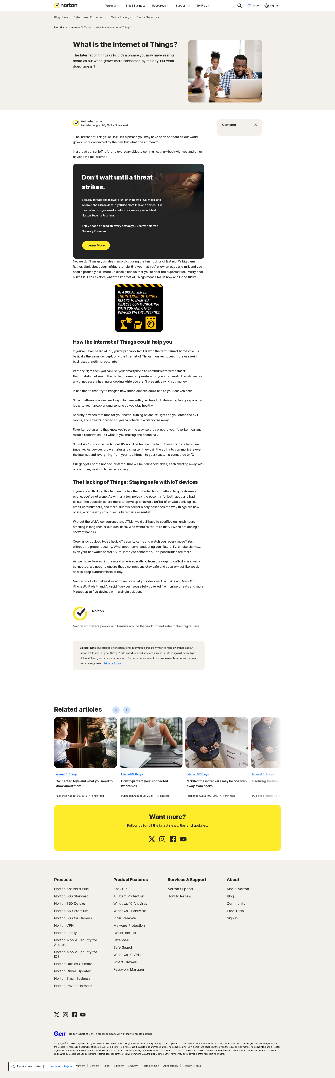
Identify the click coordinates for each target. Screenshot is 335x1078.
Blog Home (61, 17)
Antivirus (120, 889)
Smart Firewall (125, 962)
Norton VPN (64, 925)
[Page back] (116, 710)
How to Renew (179, 896)
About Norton (238, 889)
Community (236, 903)
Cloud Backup (124, 933)
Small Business (135, 5)
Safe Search (123, 947)
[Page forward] (127, 710)
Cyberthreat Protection (88, 17)
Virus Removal (124, 918)
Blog (230, 896)
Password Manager (128, 969)
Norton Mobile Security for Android (75, 942)
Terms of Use (150, 1065)
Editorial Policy (112, 663)
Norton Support (180, 889)
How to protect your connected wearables (144, 783)
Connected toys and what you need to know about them (84, 783)
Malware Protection (129, 925)
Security (133, 1065)
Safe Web (121, 940)
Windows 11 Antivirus (130, 911)
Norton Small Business (72, 978)
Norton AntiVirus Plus (71, 889)
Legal (106, 1065)
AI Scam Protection (128, 896)
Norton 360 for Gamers (73, 918)
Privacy (119, 1065)
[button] (239, 125)
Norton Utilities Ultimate (73, 964)
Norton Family (65, 933)
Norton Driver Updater (72, 971)
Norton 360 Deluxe (69, 903)
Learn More (96, 245)
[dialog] (42, 1066)
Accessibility (170, 1065)
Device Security (147, 17)
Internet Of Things (66, 774)
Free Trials (235, 911)
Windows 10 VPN (127, 955)
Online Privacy (120, 17)
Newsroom (78, 1065)
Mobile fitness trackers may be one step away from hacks (217, 783)
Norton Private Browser (73, 986)
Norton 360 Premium (71, 911)
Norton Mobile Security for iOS (75, 954)
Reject (68, 1066)
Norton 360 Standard (71, 896)
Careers (94, 1065)
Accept (55, 1066)
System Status (192, 1065)
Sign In (232, 918)
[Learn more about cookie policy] (45, 1066)
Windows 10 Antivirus (130, 903)
